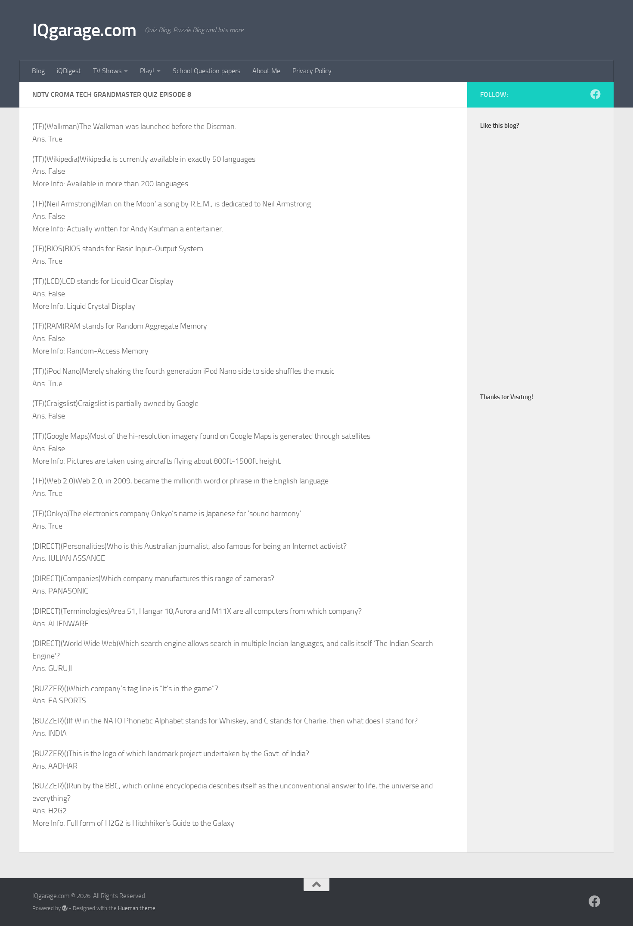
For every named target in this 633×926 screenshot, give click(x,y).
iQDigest (69, 71)
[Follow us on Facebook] (595, 94)
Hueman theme (136, 908)
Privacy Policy (312, 71)
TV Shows (107, 71)
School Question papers (206, 71)
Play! (147, 71)
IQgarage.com (84, 30)
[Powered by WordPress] (65, 908)
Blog (38, 71)
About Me (266, 71)
